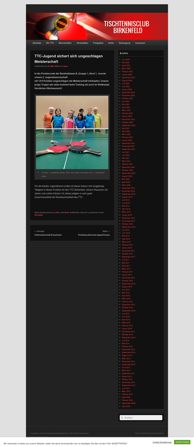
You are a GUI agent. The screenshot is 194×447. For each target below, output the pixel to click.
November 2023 (128, 95)
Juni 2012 (126, 367)
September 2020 (128, 173)
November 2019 (128, 191)
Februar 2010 (127, 394)
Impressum (140, 42)
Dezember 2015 (128, 304)
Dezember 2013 (128, 349)
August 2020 (127, 176)
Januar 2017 (127, 274)
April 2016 (126, 295)
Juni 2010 (126, 388)
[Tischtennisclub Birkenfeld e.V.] (97, 39)
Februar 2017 (127, 271)
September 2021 (128, 149)
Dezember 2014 (128, 331)
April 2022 (126, 131)
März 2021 (126, 161)
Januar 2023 (127, 116)
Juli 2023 (125, 101)
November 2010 (128, 382)
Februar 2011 (127, 379)
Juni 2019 (126, 203)
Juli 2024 (125, 83)
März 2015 (126, 322)
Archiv (111, 42)
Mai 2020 (125, 179)
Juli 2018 (125, 229)
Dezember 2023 (128, 92)
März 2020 (126, 185)
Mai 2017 (125, 262)
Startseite (37, 42)
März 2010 (126, 391)
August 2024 (127, 80)
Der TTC (50, 42)
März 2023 (126, 110)
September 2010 (128, 385)
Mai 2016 (125, 292)
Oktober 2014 (127, 334)
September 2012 (128, 364)
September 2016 (128, 283)
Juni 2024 (126, 86)
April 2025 (126, 65)
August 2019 (127, 197)
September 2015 (128, 310)
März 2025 (126, 68)
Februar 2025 (127, 71)
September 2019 (128, 194)
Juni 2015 (126, 316)
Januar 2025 (127, 74)
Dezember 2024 (128, 77)
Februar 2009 (127, 400)
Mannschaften (65, 42)
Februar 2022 (127, 137)
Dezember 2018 (128, 218)
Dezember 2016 (128, 277)
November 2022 (128, 119)
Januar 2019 (127, 215)
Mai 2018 (125, 235)
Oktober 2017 (127, 253)
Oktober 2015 (127, 307)
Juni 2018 (126, 232)
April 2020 (126, 182)
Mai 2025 (125, 62)
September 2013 (128, 352)
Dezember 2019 (128, 188)
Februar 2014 (127, 346)
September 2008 (128, 403)
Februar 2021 (127, 164)
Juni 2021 (126, 155)
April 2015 (126, 319)
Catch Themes (158, 433)
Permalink (39, 215)
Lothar (65, 66)
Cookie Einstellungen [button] (162, 442)
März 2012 (126, 370)
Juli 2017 (125, 259)
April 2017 (126, 265)
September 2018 (128, 226)
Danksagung (124, 42)
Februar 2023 (127, 113)
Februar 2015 (127, 325)
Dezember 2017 (128, 250)
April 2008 (126, 406)
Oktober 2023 (127, 98)
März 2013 (126, 358)
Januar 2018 (127, 247)
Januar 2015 (127, 328)
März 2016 (126, 298)
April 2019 (126, 208)
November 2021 (128, 146)
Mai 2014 (125, 343)
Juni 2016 (126, 289)
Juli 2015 (125, 313)
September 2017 (128, 256)
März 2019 (126, 211)
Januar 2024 (127, 89)
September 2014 (128, 337)
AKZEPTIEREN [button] (182, 442)
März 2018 (126, 241)
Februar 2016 (127, 301)
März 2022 (126, 134)
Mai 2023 (125, 104)
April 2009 (126, 397)
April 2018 (126, 238)
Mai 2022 (125, 128)
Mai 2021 (125, 158)
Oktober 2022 (127, 122)
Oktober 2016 (127, 280)
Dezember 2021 (128, 143)
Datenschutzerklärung (39, 437)
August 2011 (127, 376)
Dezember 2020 (128, 167)
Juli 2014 (125, 340)
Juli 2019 (125, 200)
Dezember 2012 (128, 361)
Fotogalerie (98, 42)
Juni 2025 (126, 59)
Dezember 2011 (128, 373)
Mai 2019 (125, 205)
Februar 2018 (127, 244)
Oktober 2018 (127, 224)
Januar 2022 (127, 140)
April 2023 (126, 107)
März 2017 (126, 268)
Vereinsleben (82, 42)
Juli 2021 (125, 152)
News (67, 212)
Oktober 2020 (127, 170)
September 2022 (128, 125)
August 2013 (127, 355)
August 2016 (127, 286)
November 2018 (128, 221)
